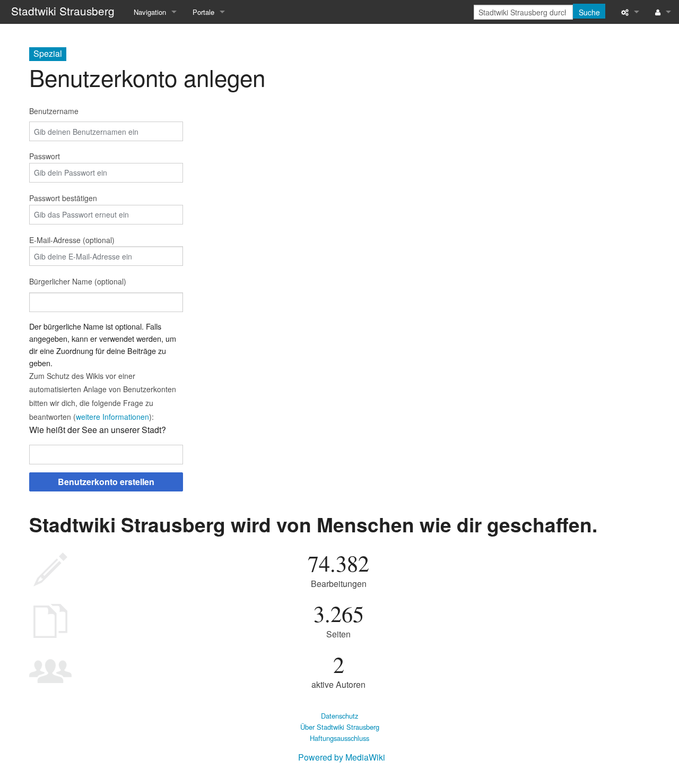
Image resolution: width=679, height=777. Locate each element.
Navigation (150, 12)
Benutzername (54, 111)
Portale (203, 12)
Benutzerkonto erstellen (106, 482)
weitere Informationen (112, 416)
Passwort (44, 156)
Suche (589, 12)
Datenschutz (339, 716)
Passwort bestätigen (63, 198)
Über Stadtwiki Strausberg (339, 727)
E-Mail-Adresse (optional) (72, 240)
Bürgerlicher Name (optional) (77, 281)
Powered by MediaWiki (341, 757)
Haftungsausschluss (339, 738)
